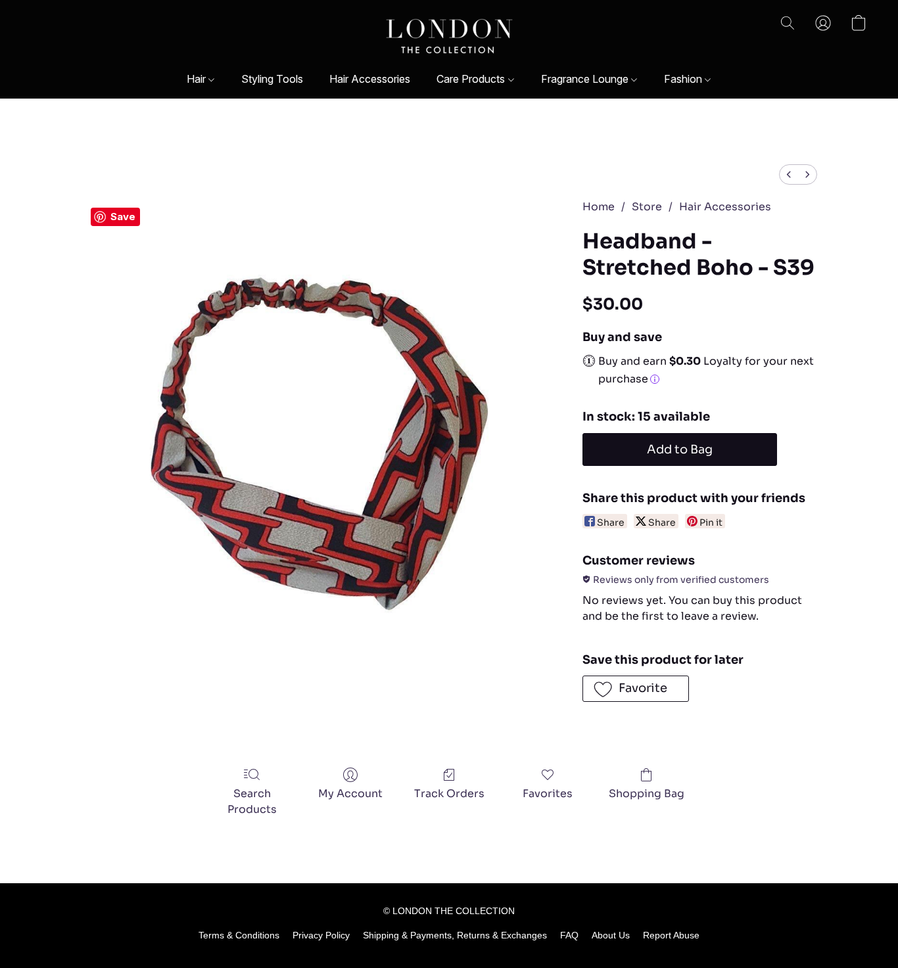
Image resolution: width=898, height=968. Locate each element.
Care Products (472, 78)
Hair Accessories (369, 78)
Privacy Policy (321, 935)
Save (122, 216)
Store (647, 207)
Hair (197, 78)
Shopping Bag (646, 793)
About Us (611, 935)
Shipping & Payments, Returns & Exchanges (455, 935)
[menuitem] (789, 174)
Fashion (684, 78)
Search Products (252, 801)
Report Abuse (671, 935)
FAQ (569, 935)
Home (598, 207)
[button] (449, 36)
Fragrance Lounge (586, 78)
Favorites (548, 793)
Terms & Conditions (239, 935)
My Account (350, 793)
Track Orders (449, 793)
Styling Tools (272, 78)
